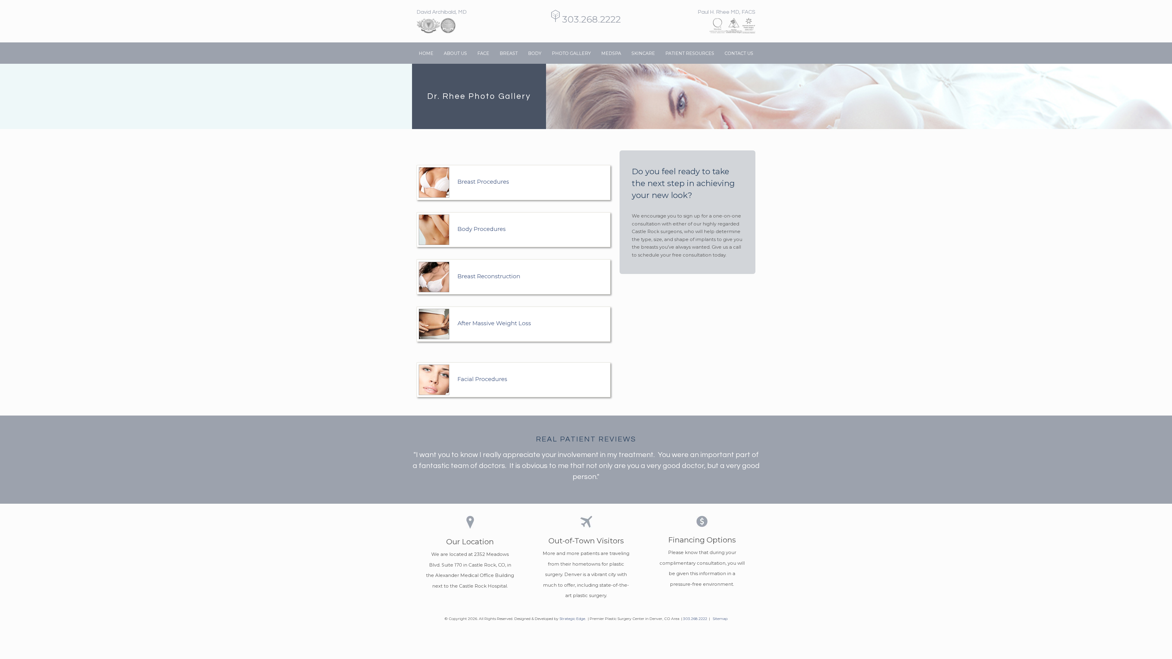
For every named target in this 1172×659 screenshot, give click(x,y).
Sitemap (720, 618)
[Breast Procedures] (417, 155)
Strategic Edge (572, 618)
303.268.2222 (590, 19)
